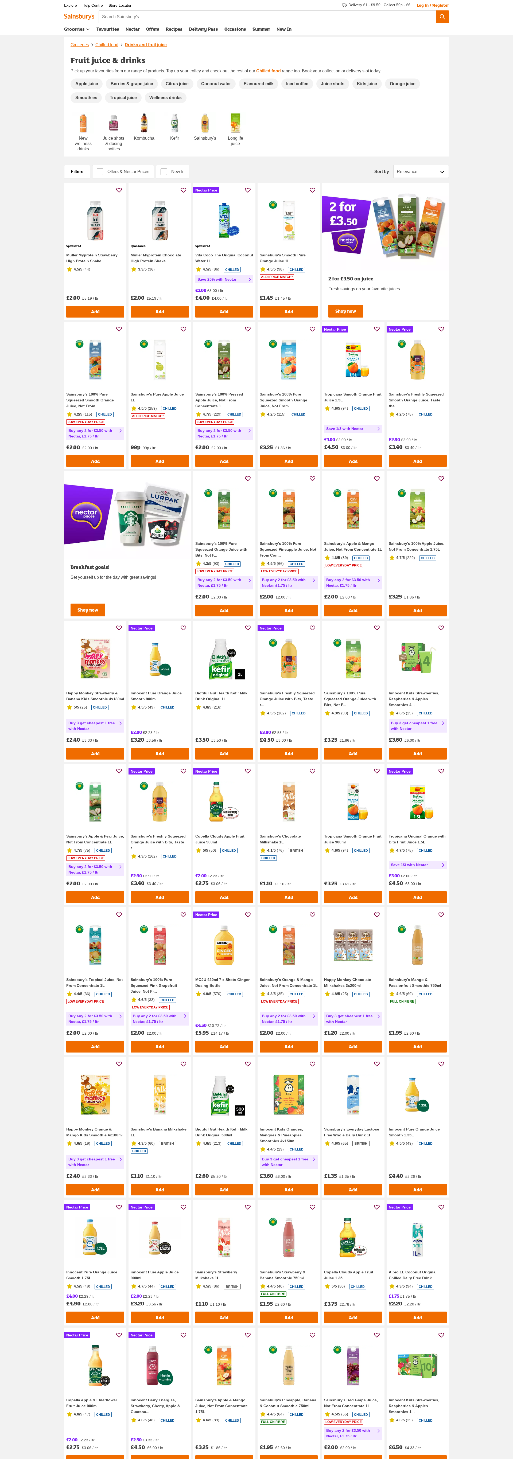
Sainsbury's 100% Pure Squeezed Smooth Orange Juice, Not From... (90, 400)
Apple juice (86, 83)
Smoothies (86, 97)
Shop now (345, 311)
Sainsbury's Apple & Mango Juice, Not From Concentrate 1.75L (221, 1406)
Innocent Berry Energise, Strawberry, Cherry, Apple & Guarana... (155, 1406)
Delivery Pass (203, 30)
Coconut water (216, 83)
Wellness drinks (165, 97)
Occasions (235, 29)
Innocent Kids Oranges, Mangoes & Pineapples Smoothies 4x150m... (281, 1135)
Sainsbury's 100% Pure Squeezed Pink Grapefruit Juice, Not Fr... (154, 985)
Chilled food (106, 44)
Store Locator (119, 5)
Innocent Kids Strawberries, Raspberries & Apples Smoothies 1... (414, 1406)
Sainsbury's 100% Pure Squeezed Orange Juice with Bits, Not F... (221, 549)
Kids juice (367, 83)
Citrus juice (177, 83)
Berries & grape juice (132, 83)
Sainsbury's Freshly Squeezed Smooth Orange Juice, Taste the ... (416, 400)
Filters (77, 171)
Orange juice (402, 83)
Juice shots (332, 83)
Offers (152, 29)
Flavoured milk (259, 83)
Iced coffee (297, 83)
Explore (70, 5)
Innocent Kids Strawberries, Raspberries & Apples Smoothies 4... (414, 699)
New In (284, 29)
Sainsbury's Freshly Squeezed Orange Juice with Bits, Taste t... (287, 699)
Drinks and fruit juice (146, 44)
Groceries (74, 29)
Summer (261, 29)
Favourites (107, 29)
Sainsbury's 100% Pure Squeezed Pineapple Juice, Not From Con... (288, 549)
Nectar (133, 29)
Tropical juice (123, 97)
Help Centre (93, 5)
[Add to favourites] (119, 190)
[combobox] (267, 16)
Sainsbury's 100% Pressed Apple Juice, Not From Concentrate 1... (219, 400)
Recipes (174, 29)
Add (95, 311)
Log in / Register (433, 5)
